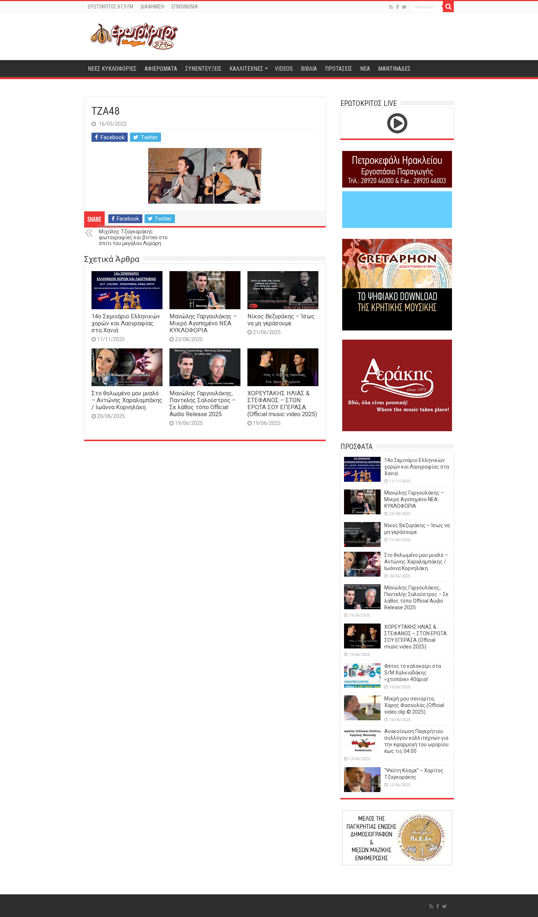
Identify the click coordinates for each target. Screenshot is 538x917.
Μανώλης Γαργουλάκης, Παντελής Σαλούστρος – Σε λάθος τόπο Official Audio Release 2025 (202, 404)
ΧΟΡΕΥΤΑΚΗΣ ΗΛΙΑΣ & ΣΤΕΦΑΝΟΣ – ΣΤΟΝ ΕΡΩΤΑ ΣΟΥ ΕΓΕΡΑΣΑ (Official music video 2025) (282, 404)
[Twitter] (404, 7)
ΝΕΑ (365, 68)
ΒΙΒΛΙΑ (309, 68)
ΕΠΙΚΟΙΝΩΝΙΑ (185, 7)
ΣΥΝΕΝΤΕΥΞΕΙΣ (203, 68)
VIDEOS (284, 68)
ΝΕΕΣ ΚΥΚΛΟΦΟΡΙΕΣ (112, 68)
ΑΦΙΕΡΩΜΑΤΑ (161, 68)
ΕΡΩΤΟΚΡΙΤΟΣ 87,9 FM (110, 7)
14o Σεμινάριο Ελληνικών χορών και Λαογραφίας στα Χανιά (125, 323)
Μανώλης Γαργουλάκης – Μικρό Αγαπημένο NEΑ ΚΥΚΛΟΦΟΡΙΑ (203, 323)
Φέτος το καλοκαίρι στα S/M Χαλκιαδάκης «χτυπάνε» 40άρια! (412, 672)
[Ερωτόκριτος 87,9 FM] (134, 36)
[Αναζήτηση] (448, 6)
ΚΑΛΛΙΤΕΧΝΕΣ (246, 68)
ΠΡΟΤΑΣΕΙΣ (338, 68)
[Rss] (391, 7)
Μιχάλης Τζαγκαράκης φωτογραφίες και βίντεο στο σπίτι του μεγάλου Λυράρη (133, 235)
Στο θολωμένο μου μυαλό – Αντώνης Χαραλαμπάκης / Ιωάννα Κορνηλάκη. (126, 400)
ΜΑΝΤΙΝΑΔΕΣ (394, 68)
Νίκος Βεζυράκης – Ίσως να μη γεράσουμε (281, 320)
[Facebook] (397, 7)
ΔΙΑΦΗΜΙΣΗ (152, 7)
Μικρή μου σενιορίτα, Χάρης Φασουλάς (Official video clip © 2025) (414, 705)
